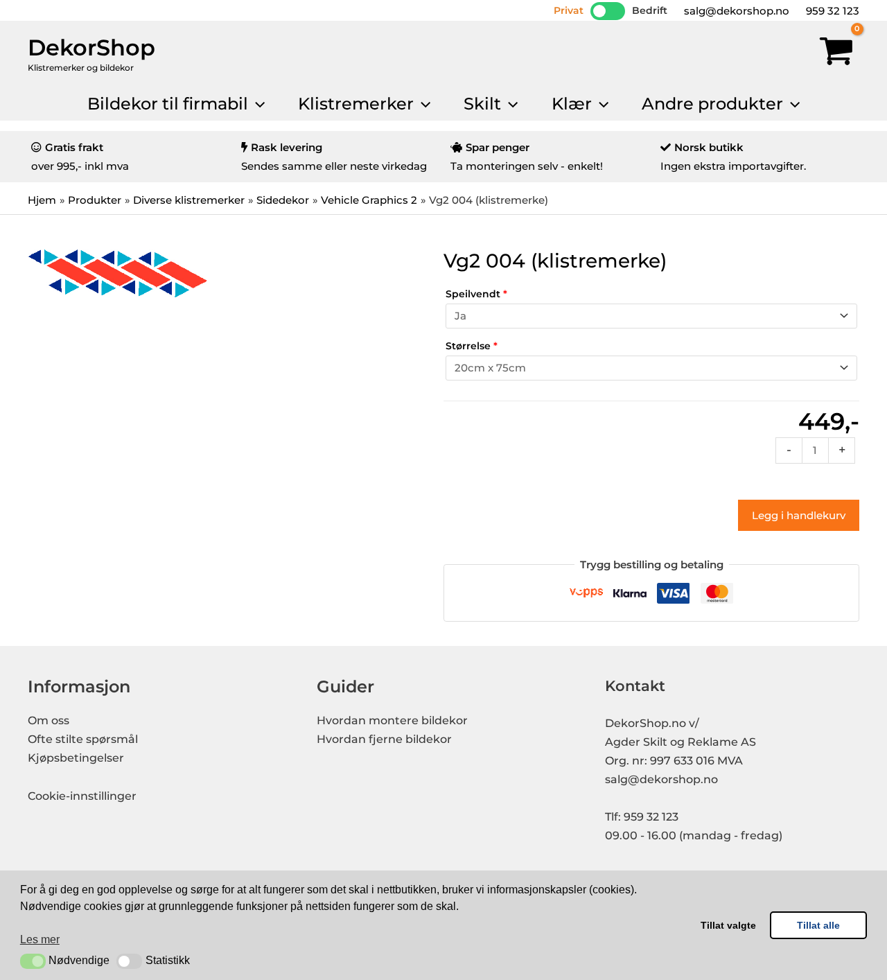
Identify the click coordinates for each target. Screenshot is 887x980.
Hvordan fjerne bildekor (384, 739)
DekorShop (91, 47)
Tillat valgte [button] (728, 925)
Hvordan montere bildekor (392, 720)
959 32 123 (831, 10)
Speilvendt (476, 293)
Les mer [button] (40, 939)
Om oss (48, 720)
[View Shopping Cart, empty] (836, 54)
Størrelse (472, 345)
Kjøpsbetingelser (76, 757)
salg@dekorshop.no (735, 10)
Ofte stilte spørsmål (83, 739)
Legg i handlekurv (798, 515)
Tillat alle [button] (818, 925)
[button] (33, 961)
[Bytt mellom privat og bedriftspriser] (607, 11)
